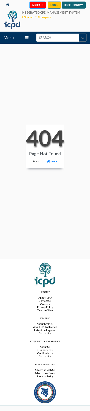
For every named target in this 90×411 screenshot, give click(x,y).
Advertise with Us (45, 370)
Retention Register (45, 330)
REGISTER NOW (73, 5)
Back (36, 161)
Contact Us (45, 300)
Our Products (45, 353)
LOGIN (54, 5)
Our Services (45, 350)
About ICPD (45, 297)
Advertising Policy (45, 373)
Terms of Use (45, 310)
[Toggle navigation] (26, 37)
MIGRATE (37, 5)
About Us (45, 346)
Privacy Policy (45, 307)
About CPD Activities (45, 327)
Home (53, 161)
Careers (45, 304)
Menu (8, 37)
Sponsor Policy (45, 376)
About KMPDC (45, 323)
